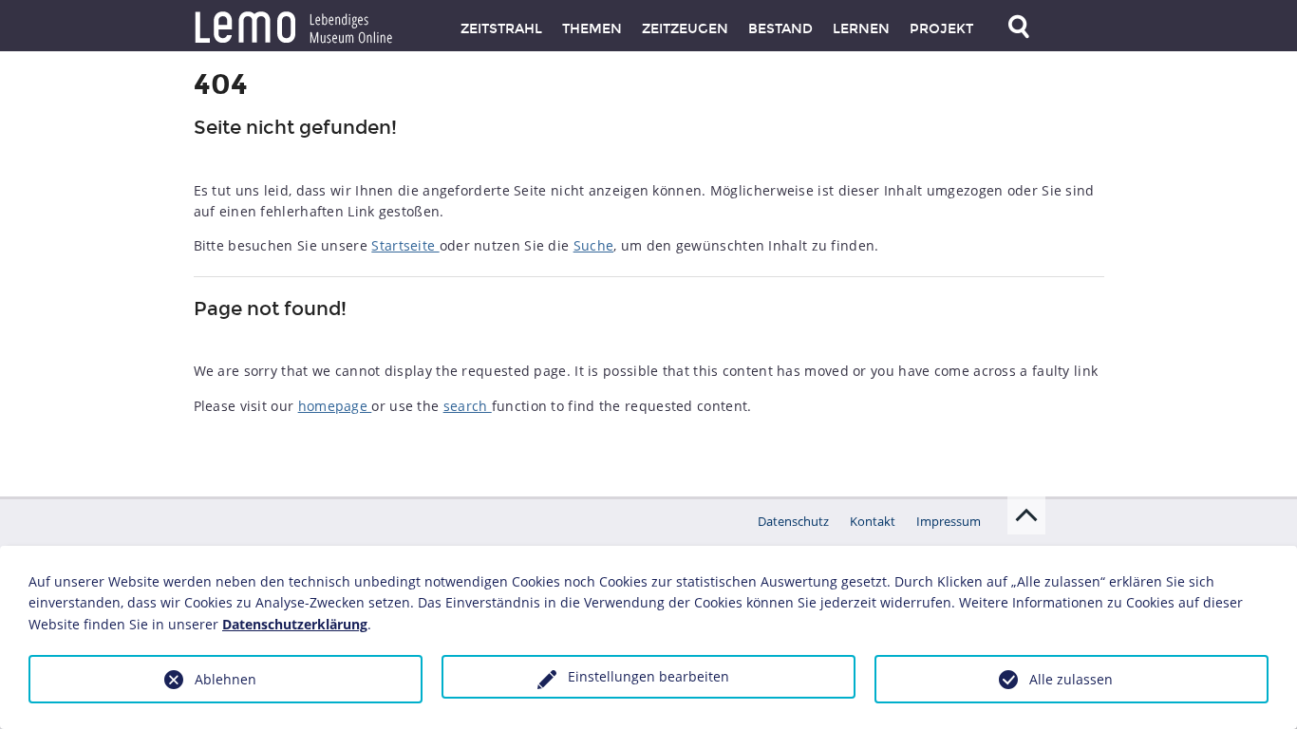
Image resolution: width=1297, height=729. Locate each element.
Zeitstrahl (501, 29)
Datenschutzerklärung (294, 624)
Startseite (405, 245)
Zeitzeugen (685, 29)
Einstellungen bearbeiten (648, 676)
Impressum (948, 521)
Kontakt (872, 521)
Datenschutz (793, 521)
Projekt (941, 29)
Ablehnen (225, 679)
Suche (593, 245)
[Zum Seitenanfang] (1026, 515)
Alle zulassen (1071, 679)
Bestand (780, 29)
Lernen (861, 29)
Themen (592, 29)
